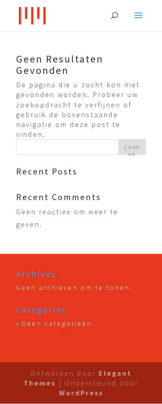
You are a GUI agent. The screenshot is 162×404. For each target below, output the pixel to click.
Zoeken (132, 149)
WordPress (81, 392)
